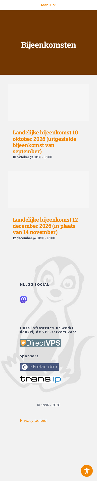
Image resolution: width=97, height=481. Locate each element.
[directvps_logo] (40, 341)
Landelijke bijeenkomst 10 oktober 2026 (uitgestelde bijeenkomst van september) (45, 142)
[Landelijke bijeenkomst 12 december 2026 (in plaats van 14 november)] (48, 189)
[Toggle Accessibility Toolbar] (86, 470)
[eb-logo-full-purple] (39, 365)
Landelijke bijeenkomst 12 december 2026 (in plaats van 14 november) (45, 226)
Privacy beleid (33, 420)
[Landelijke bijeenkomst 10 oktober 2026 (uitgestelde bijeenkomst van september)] (48, 102)
